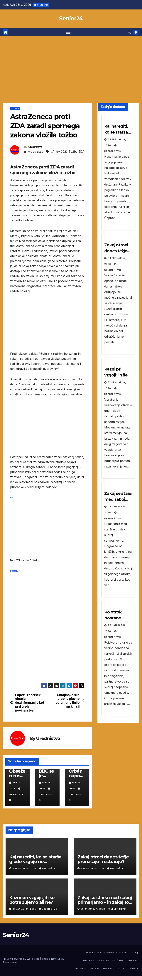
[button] (129, 32)
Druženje (117, 960)
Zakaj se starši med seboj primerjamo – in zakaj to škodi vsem (104, 902)
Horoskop (81, 968)
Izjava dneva (93, 952)
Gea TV (120, 968)
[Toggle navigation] (68, 32)
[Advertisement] (71, 64)
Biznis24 (107, 968)
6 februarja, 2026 (25, 868)
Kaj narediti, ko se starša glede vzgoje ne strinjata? (35, 861)
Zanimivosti (132, 960)
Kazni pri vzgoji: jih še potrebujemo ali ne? (32, 900)
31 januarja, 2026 (25, 909)
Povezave (133, 968)
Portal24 (15, 570)
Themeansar (10, 962)
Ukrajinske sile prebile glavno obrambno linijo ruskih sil (68, 700)
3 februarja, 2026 (93, 868)
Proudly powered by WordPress (21, 958)
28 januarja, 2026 (93, 909)
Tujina (15, 108)
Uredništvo (35, 147)
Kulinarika (88, 960)
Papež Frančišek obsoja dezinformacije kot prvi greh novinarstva (29, 702)
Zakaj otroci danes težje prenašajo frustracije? (103, 859)
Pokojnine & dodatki (115, 952)
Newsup (56, 958)
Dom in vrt (103, 960)
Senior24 (71, 18)
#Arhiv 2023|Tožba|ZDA (67, 151)
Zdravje (134, 952)
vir (11, 497)
